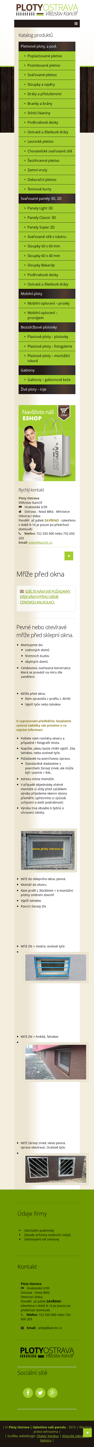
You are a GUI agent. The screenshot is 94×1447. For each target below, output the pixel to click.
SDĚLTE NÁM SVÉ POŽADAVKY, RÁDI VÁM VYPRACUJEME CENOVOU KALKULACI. (45, 596)
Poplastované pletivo (45, 56)
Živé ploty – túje (33, 389)
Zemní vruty (37, 170)
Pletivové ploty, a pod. (39, 46)
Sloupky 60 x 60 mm (44, 246)
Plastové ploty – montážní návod (49, 358)
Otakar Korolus (48, 1436)
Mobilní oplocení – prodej (48, 303)
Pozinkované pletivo (44, 65)
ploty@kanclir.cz (40, 542)
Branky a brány (40, 103)
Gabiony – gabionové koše (49, 379)
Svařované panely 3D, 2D (41, 198)
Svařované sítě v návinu (47, 236)
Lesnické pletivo (41, 141)
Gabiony (28, 370)
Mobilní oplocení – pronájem (42, 315)
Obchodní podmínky (39, 1230)
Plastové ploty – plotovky (48, 336)
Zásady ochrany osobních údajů (47, 1235)
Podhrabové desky (43, 122)
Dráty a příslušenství (44, 93)
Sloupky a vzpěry (41, 84)
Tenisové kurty (39, 189)
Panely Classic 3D (42, 217)
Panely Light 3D (40, 208)
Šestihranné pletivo (43, 160)
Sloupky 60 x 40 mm (44, 255)
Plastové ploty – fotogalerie (50, 346)
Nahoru (45, 1440)
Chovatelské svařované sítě (50, 151)
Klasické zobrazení (75, 1436)
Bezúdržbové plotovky (39, 327)
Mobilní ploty (31, 293)
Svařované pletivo (42, 74)
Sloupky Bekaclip (41, 265)
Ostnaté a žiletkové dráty (48, 132)
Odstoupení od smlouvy (41, 1239)
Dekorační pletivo (42, 179)
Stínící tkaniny (39, 113)
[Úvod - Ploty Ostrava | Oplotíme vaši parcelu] (47, 10)
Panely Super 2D (41, 227)
